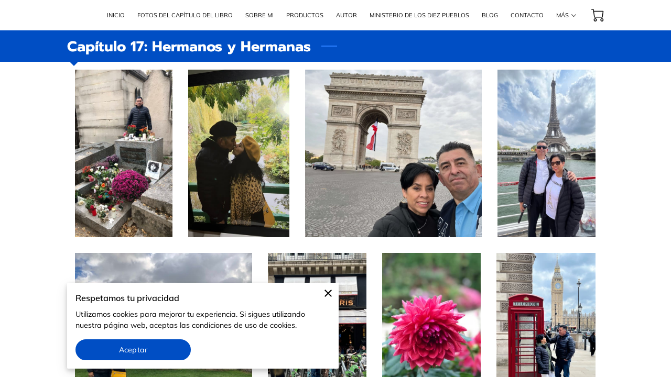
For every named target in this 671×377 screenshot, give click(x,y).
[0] (597, 15)
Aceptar (133, 349)
